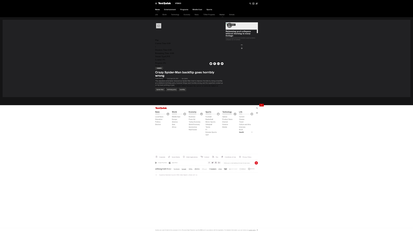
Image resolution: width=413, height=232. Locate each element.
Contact (206, 157)
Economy (187, 14)
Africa (174, 127)
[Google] (161, 163)
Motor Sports (210, 122)
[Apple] (173, 163)
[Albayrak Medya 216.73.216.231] (163, 169)
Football (208, 117)
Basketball (209, 119)
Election (158, 124)
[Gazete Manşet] (233, 169)
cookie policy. (252, 230)
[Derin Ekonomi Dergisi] (213, 169)
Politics (157, 122)
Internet (225, 122)
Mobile (224, 127)
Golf (207, 135)
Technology (175, 14)
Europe (174, 119)
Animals (232, 14)
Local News (159, 117)
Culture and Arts (245, 124)
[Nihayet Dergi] (204, 169)
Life (156, 14)
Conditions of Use (230, 157)
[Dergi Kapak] (243, 169)
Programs (184, 9)
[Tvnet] (184, 169)
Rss (217, 157)
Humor (222, 14)
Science (225, 124)
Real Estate (193, 129)
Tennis (208, 127)
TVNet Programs (209, 14)
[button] (189, 40)
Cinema (241, 119)
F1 (206, 129)
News (157, 9)
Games (224, 117)
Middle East (197, 9)
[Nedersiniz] (251, 169)
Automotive (193, 127)
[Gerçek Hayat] (225, 169)
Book (241, 129)
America (175, 122)
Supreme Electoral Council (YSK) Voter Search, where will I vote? (177, 175)
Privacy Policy (247, 157)
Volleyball (209, 124)
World (164, 14)
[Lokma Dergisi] (197, 169)
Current (241, 117)
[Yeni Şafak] (176, 169)
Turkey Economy (194, 122)
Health (241, 132)
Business (192, 117)
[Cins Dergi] (220, 169)
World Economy (194, 124)
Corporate (162, 157)
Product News (227, 119)
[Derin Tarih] (191, 169)
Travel (241, 122)
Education (158, 119)
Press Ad (192, 119)
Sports (209, 9)
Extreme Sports (211, 132)
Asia (173, 124)
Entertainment (170, 9)
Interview (242, 127)
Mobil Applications (192, 157)
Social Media (176, 157)
